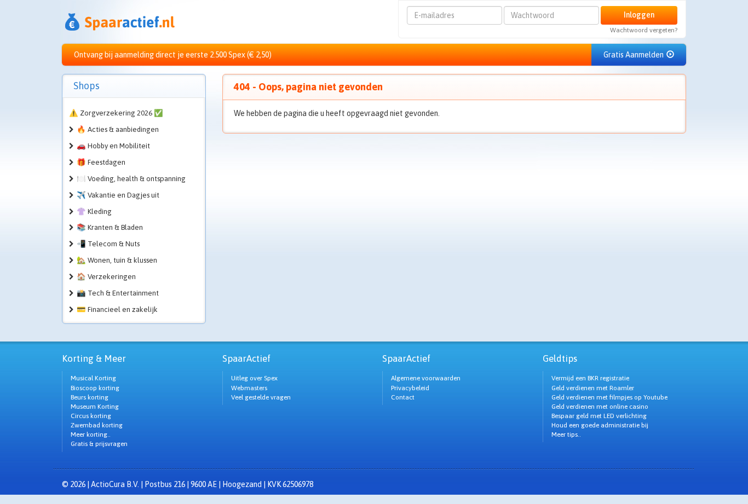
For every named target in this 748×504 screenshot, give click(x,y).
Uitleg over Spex (254, 378)
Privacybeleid (410, 388)
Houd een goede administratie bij (599, 425)
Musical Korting (93, 378)
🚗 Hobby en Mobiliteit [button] (113, 146)
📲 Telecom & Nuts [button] (108, 244)
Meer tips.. (566, 434)
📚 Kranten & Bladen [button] (110, 227)
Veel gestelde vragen (261, 397)
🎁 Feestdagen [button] (101, 162)
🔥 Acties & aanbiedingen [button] (118, 129)
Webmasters (249, 388)
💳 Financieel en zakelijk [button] (117, 309)
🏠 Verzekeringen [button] (106, 277)
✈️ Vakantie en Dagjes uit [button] (118, 195)
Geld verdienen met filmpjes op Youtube (609, 397)
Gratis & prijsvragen (99, 444)
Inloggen (639, 14)
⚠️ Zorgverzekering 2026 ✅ (116, 113)
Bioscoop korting (95, 388)
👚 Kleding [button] (94, 211)
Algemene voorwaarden (426, 378)
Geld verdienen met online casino (599, 406)
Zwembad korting (97, 425)
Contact (403, 397)
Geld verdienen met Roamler (592, 388)
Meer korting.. (91, 434)
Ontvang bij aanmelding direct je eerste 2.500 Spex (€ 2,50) (173, 54)
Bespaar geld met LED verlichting (599, 416)
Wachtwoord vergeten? (643, 30)
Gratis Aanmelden (634, 54)
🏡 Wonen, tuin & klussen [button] (117, 260)
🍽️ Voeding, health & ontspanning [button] (131, 179)
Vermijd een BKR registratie (590, 378)
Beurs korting (89, 397)
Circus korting (91, 416)
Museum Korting (95, 406)
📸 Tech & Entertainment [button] (118, 293)
